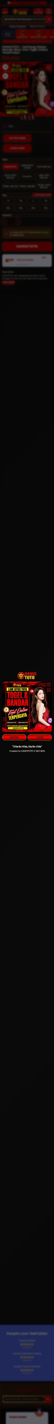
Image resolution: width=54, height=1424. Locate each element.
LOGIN (39, 737)
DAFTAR (14, 737)
